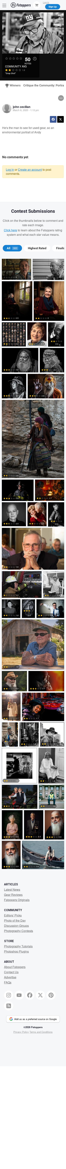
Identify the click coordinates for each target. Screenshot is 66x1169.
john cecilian (21, 107)
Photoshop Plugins (16, 951)
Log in (10, 169)
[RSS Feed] (8, 1005)
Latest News (12, 889)
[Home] (21, 5)
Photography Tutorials (18, 946)
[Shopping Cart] (36, 5)
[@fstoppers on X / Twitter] (40, 995)
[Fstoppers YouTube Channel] (19, 995)
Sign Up (53, 6)
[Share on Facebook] (53, 119)
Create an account (30, 169)
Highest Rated (37, 248)
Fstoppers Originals (17, 900)
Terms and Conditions (41, 1032)
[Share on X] (60, 119)
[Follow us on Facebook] (29, 995)
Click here (10, 230)
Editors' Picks (13, 915)
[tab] (12, 248)
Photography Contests (18, 931)
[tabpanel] (33, 564)
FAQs (7, 982)
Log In (46, 2)
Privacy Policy (21, 1032)
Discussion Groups (16, 925)
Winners (13, 85)
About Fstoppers (14, 967)
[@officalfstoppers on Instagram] (8, 995)
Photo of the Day (15, 920)
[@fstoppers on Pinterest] (51, 995)
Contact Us (11, 972)
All (12, 248)
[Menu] (4, 5)
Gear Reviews (13, 895)
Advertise (10, 977)
